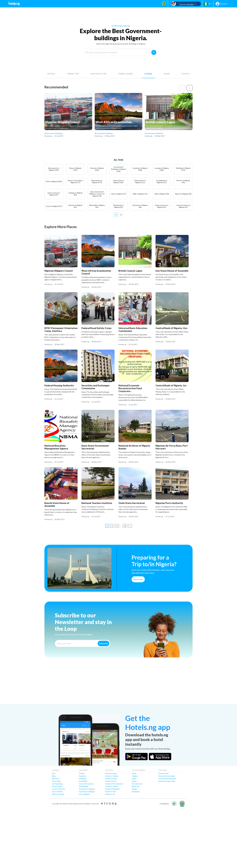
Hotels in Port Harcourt (114, 784)
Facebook (82, 776)
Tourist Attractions (86, 784)
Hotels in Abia (110, 791)
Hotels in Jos (110, 794)
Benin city (135, 786)
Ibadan (134, 789)
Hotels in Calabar (111, 776)
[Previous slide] (182, 88)
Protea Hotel (163, 773)
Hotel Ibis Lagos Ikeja (166, 781)
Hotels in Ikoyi (110, 781)
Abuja (134, 773)
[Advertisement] (74, 684)
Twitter (82, 773)
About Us (55, 778)
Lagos (134, 778)
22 (125, 526)
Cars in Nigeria (84, 794)
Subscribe (103, 643)
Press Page (56, 781)
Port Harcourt (137, 784)
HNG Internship (58, 794)
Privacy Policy (57, 786)
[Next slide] (189, 88)
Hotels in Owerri (111, 786)
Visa (53, 773)
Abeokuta (135, 791)
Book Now (138, 579)
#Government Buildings (53, 133)
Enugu (134, 781)
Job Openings (57, 784)
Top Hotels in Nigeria (87, 789)
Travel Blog (83, 781)
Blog (53, 776)
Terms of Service (58, 789)
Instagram (83, 778)
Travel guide (83, 786)
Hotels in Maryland (112, 789)
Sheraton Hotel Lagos (166, 776)
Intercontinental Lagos (167, 778)
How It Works (57, 791)
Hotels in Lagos (111, 773)
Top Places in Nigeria (87, 791)
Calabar (135, 776)
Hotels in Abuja (111, 778)
